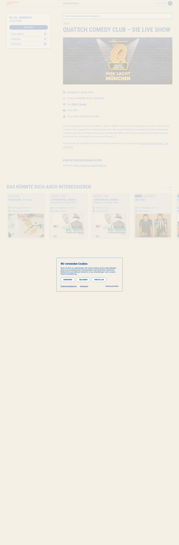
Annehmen (67, 280)
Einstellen (99, 280)
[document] (89, 274)
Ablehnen (83, 280)
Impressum (84, 286)
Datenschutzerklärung (69, 286)
